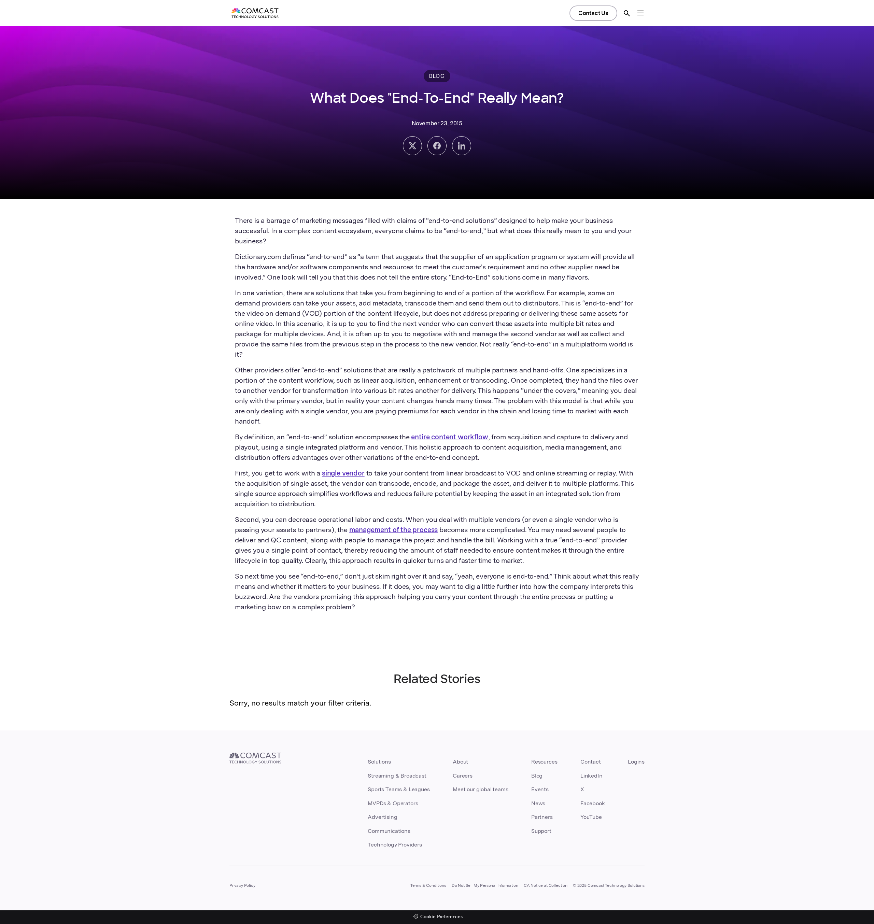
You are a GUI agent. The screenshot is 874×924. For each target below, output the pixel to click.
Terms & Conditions (428, 885)
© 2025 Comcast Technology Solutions (609, 885)
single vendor (343, 473)
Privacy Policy (242, 885)
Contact (590, 761)
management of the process (393, 530)
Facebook (592, 803)
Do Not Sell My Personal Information (485, 885)
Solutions (379, 761)
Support (541, 831)
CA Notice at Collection (545, 885)
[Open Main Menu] (640, 13)
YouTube (591, 817)
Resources (544, 761)
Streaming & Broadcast (397, 775)
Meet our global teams (480, 789)
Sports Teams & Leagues (398, 789)
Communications (389, 831)
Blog (536, 775)
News (538, 803)
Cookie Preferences (441, 917)
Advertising (382, 817)
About (460, 761)
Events (540, 789)
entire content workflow (449, 437)
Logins (636, 761)
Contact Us (593, 13)
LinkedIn (591, 775)
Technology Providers (395, 844)
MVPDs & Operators (393, 803)
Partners (542, 817)
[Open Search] (627, 13)
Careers (463, 775)
